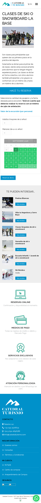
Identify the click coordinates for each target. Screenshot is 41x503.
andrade (24, 498)
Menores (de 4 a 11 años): (12, 129)
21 (6, 162)
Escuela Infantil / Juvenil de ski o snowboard (27, 257)
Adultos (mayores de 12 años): (14, 119)
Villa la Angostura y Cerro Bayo (26, 214)
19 (30, 158)
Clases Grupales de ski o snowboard (25, 228)
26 (30, 162)
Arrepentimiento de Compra (16, 475)
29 (11, 166)
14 (6, 158)
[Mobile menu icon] (36, 4)
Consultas (9, 450)
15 (11, 158)
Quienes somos (11, 445)
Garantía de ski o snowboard (22, 242)
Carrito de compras (12, 470)
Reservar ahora (8, 178)
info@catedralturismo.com (15, 435)
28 (6, 166)
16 (16, 158)
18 (25, 158)
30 (16, 166)
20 (34, 158)
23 (16, 162)
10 (20, 154)
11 (25, 154)
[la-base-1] (18, 37)
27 (34, 162)
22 (11, 162)
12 (30, 154)
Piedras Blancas (22, 198)
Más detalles (21, 204)
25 (25, 162)
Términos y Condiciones (14, 455)
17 (20, 158)
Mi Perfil (8, 465)
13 (34, 154)
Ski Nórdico (20, 270)
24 (21, 162)
